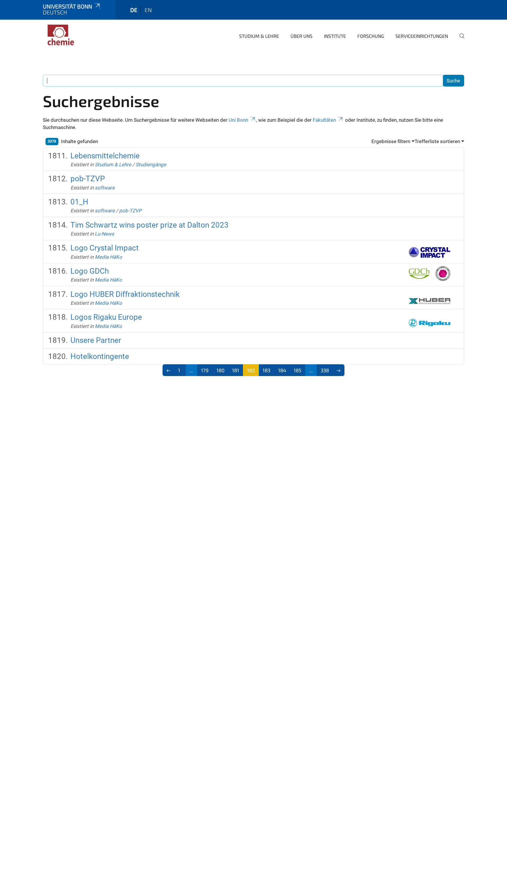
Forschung (370, 36)
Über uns (301, 36)
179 (205, 370)
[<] (169, 370)
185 (297, 370)
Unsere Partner (95, 340)
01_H (79, 201)
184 (282, 370)
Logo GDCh (89, 271)
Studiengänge (151, 164)
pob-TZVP (87, 178)
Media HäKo (108, 257)
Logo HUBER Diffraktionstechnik (125, 294)
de (133, 9)
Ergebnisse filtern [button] (390, 141)
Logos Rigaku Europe (106, 317)
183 (266, 370)
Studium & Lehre (259, 36)
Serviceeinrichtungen (422, 36)
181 (235, 370)
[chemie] (71, 35)
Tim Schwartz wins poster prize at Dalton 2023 (149, 225)
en (148, 9)
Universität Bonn (67, 6)
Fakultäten (324, 120)
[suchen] (459, 39)
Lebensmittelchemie (105, 155)
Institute (335, 36)
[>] (339, 370)
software (105, 188)
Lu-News (104, 234)
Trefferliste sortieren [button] (437, 141)
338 (325, 370)
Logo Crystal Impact (104, 247)
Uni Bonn (238, 120)
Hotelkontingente (99, 356)
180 (220, 370)
